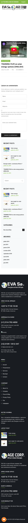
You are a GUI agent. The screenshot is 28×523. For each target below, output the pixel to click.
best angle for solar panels (16, 441)
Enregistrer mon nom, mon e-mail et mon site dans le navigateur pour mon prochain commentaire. (13, 114)
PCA (13, 69)
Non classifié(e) (5, 61)
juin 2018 (6, 262)
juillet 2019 (6, 241)
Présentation (6, 368)
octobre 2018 (7, 250)
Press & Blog (6, 394)
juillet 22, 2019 (14, 150)
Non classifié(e (7, 230)
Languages (6, 403)
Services (5, 371)
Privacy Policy (6, 397)
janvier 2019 (7, 247)
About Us (5, 388)
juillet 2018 (6, 259)
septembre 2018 (8, 253)
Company (5, 391)
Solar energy (14, 148)
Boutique (5, 374)
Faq (4, 400)
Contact (5, 377)
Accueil (5, 364)
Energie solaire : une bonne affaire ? (13, 163)
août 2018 (6, 256)
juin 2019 (6, 244)
